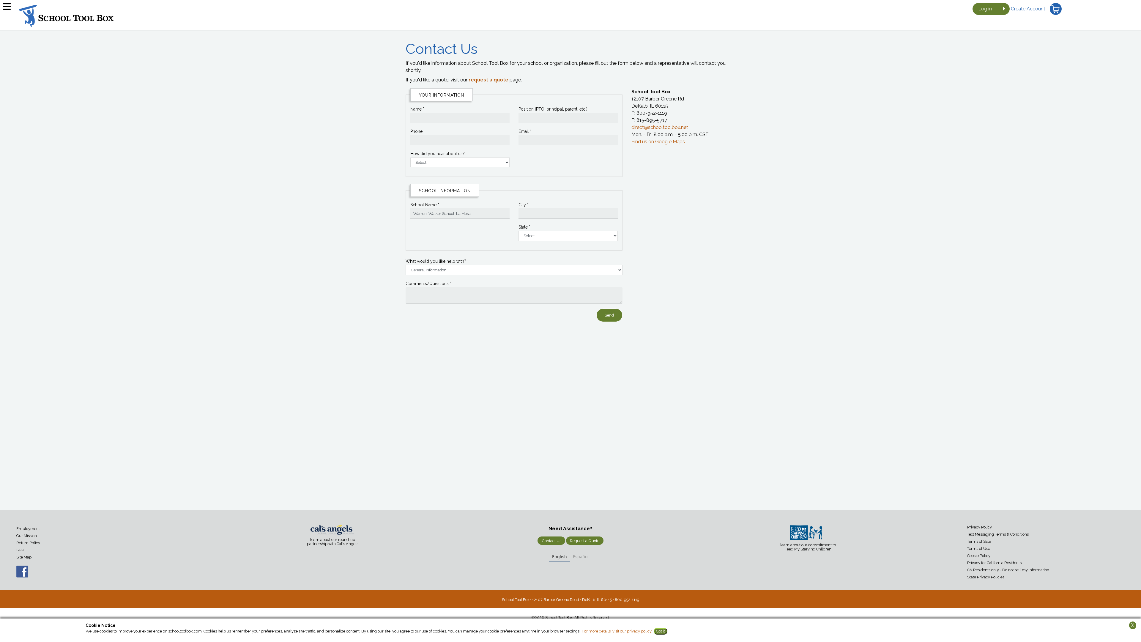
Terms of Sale (979, 541)
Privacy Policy (979, 527)
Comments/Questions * (428, 283)
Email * (525, 131)
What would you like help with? (436, 261)
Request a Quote (584, 540)
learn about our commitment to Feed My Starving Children (808, 547)
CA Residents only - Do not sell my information (1008, 570)
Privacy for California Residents (994, 563)
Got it (660, 631)
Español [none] (581, 556)
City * (524, 204)
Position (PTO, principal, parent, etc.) (553, 109)
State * (524, 227)
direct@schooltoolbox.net (659, 127)
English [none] (559, 556)
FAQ (19, 550)
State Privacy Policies (985, 577)
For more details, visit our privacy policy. (617, 631)
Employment (28, 528)
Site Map (23, 557)
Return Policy (28, 543)
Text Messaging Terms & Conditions (998, 534)
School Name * (424, 204)
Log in (985, 9)
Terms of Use (978, 548)
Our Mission (26, 536)
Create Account (1028, 9)
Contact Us (551, 540)
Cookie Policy (978, 555)
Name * (417, 109)
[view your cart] (1056, 9)
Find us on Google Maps (658, 141)
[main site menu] (9, 9)
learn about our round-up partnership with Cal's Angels (332, 542)
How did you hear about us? (437, 153)
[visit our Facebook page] (16, 574)
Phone (416, 131)
